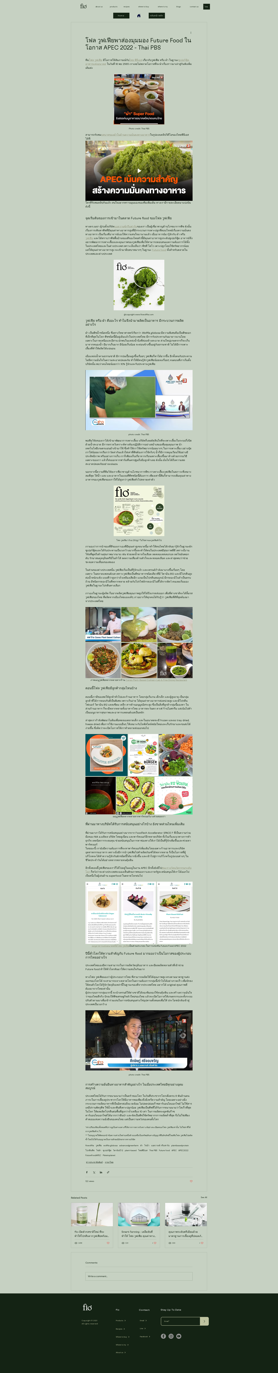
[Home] (139, 15)
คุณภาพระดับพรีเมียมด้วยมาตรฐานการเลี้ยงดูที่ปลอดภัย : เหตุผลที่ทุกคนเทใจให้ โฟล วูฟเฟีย (186, 1234)
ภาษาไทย (109, 1162)
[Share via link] (108, 1172)
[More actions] (191, 32)
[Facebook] (163, 1336)
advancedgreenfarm (129, 1145)
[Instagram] (171, 1336)
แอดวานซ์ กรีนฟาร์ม (160, 1145)
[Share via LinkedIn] (101, 1172)
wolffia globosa (110, 1145)
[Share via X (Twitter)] (94, 1172)
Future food (164, 1150)
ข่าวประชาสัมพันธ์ (94, 1162)
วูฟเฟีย (99, 1145)
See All (204, 1197)
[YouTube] (178, 1336)
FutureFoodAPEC (93, 1155)
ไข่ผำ (98, 1150)
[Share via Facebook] (86, 1172)
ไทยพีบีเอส (143, 1150)
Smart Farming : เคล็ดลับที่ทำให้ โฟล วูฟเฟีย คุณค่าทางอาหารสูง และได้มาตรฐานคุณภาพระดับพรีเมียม (138, 1234)
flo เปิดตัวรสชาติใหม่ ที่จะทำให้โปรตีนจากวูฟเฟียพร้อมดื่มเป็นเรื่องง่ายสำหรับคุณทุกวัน (91, 1234)
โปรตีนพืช (90, 1150)
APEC (174, 1150)
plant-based (131, 1150)
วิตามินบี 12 (118, 1150)
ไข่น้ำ (146, 1145)
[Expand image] (103, 624)
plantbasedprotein (180, 1145)
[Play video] (139, 171)
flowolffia (89, 1145)
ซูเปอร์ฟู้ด (107, 1150)
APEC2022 (183, 1150)
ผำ (141, 1145)
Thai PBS (153, 1150)
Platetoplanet (109, 1155)
